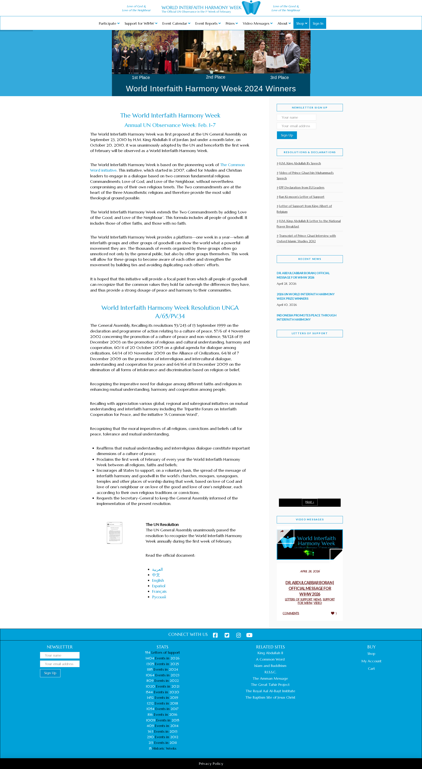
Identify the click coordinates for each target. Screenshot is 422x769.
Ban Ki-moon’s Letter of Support (301, 197)
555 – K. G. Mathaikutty (307, 358)
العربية (157, 569)
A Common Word (270, 659)
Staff (288, 380)
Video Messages (310, 519)
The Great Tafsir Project (270, 684)
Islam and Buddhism (270, 665)
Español (158, 585)
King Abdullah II (270, 653)
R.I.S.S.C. (270, 672)
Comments (291, 613)
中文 (156, 574)
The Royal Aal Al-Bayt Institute (270, 691)
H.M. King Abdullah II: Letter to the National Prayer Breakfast (309, 223)
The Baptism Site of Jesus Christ (270, 697)
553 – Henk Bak (299, 457)
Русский (159, 596)
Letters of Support (310, 333)
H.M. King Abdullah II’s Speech (300, 163)
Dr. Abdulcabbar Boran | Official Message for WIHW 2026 (310, 588)
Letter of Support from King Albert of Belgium (304, 208)
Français (159, 591)
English (158, 580)
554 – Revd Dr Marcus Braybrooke (305, 411)
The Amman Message (270, 678)
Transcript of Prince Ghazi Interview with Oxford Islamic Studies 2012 (306, 238)
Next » (310, 502)
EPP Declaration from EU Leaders (301, 187)
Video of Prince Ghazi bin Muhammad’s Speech (305, 175)
